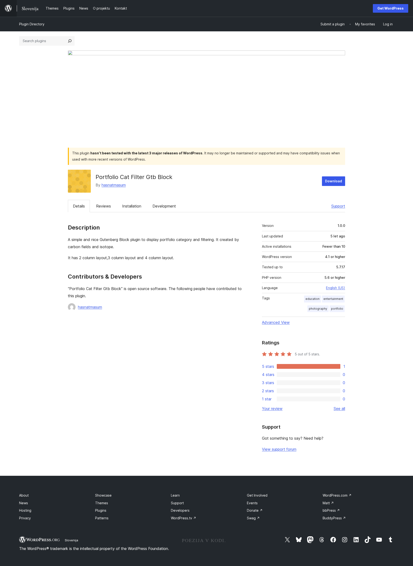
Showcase (103, 495)
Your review (272, 408)
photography (318, 308)
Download (333, 181)
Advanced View (276, 322)
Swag (253, 518)
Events (252, 503)
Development (164, 206)
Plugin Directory (31, 24)
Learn (175, 495)
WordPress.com (337, 495)
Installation (131, 206)
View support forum (279, 449)
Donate (255, 510)
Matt (328, 503)
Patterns (102, 518)
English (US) (335, 288)
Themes (101, 503)
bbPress (331, 510)
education (312, 299)
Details (79, 206)
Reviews (103, 206)
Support (338, 206)
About (24, 495)
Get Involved (257, 495)
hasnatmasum (114, 185)
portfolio (337, 308)
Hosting (25, 510)
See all (339, 408)
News (23, 503)
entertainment (333, 299)
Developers (180, 510)
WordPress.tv (183, 518)
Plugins (100, 510)
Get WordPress (390, 8)
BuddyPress (334, 518)
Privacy (25, 518)
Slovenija (71, 540)
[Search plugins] (70, 41)
